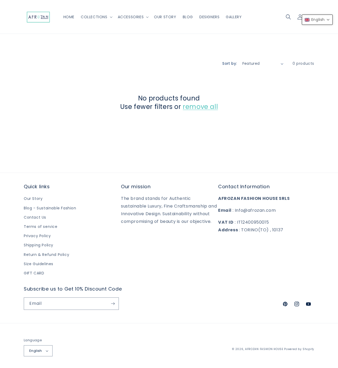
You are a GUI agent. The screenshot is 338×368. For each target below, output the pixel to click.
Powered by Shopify (299, 349)
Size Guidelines (38, 263)
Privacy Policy (37, 235)
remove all (200, 107)
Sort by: (229, 63)
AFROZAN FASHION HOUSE (264, 349)
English (35, 350)
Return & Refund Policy (46, 254)
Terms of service (41, 226)
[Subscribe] (113, 303)
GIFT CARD (34, 273)
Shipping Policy (38, 245)
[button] (96, 16)
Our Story (33, 198)
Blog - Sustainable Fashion (50, 208)
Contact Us (35, 217)
